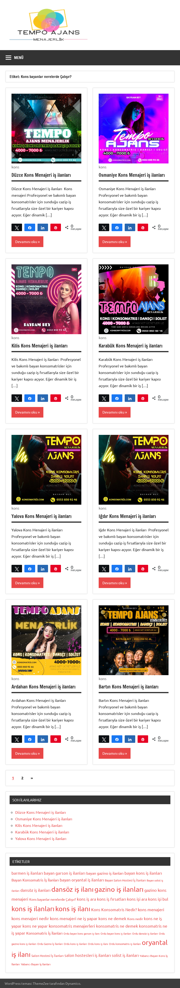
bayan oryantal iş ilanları (82, 879)
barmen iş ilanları (27, 872)
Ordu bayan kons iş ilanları (116, 933)
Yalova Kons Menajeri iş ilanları (41, 516)
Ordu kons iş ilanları (75, 944)
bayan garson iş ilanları (64, 872)
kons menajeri (151, 909)
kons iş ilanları (32, 909)
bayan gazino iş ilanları (105, 873)
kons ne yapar (35, 925)
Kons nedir (135, 919)
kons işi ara (137, 898)
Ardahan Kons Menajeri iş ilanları (43, 686)
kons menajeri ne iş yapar (74, 918)
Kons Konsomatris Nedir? (114, 909)
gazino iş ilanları (118, 889)
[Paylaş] (30, 227)
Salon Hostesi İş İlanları (47, 956)
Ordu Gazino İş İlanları (50, 944)
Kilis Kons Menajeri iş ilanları (39, 345)
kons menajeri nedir (30, 918)
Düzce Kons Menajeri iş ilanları (41, 175)
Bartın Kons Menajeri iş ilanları (128, 686)
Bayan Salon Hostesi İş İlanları (125, 880)
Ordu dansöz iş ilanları (145, 933)
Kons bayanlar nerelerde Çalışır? (52, 899)
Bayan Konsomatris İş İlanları (35, 879)
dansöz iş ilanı (72, 889)
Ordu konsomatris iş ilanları (125, 944)
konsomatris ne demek (117, 925)
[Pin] (56, 227)
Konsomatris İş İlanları (44, 933)
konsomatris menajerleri (72, 925)
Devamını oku (26, 241)
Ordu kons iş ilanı (98, 944)
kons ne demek (112, 918)
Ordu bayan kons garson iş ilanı (82, 933)
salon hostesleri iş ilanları (87, 955)
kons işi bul (158, 898)
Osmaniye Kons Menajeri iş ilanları (132, 175)
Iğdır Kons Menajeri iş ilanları (127, 516)
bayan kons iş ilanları (143, 872)
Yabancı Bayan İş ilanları (36, 964)
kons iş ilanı (72, 909)
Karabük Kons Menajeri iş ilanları (130, 345)
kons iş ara (86, 898)
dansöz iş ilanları (35, 890)
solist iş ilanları (125, 955)
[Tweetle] (17, 227)
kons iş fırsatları (111, 898)
